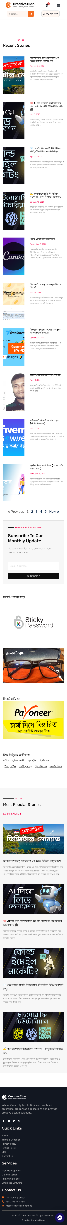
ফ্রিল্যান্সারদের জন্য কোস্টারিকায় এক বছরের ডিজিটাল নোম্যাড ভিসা (44, 59)
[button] (59, 5)
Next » (54, 511)
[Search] (31, 14)
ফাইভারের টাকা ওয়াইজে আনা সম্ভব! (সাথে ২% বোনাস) (44, 422)
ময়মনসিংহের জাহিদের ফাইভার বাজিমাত (45, 374)
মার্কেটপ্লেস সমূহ (25, 766)
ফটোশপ (6, 760)
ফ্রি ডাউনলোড (41, 766)
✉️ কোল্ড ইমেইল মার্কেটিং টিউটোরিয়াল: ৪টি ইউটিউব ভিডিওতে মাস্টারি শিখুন (45, 150)
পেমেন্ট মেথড (44, 760)
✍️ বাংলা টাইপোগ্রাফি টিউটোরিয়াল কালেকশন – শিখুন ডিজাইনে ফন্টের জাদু (45, 195)
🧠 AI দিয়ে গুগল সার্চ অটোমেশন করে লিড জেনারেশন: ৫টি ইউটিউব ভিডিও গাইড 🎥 (46, 106)
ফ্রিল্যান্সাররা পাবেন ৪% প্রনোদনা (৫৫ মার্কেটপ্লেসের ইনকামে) (45, 331)
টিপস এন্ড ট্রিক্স (10, 766)
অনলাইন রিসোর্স (56, 766)
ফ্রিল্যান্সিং (32, 760)
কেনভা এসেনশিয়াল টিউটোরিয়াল (42, 239)
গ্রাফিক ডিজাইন (18, 760)
